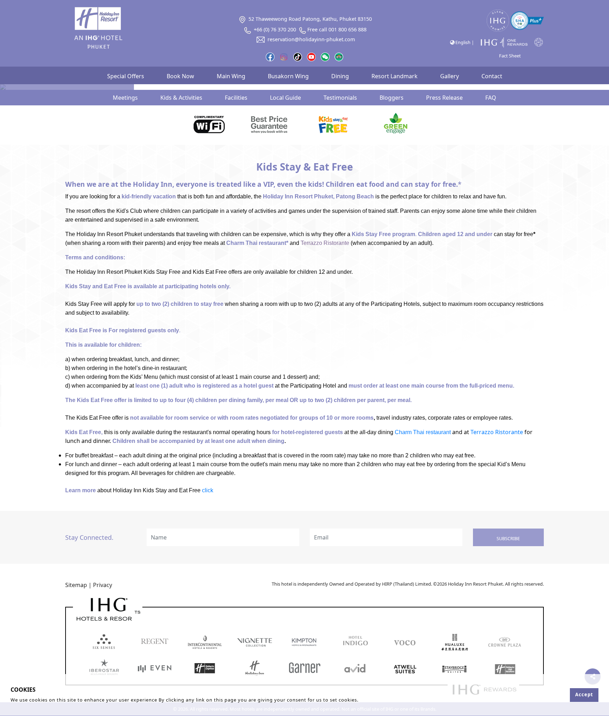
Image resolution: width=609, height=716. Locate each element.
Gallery (449, 76)
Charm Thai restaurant (423, 432)
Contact (491, 76)
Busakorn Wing (288, 76)
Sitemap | (78, 585)
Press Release (444, 97)
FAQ (490, 97)
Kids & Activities (181, 97)
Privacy (102, 585)
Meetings (125, 97)
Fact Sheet (510, 56)
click (207, 490)
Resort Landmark (394, 76)
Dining (340, 76)
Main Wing (231, 76)
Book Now (180, 76)
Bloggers (392, 97)
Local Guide (285, 97)
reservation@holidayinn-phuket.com (311, 39)
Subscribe (508, 538)
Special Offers (125, 76)
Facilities (236, 97)
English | (464, 42)
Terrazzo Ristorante (496, 432)
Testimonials (340, 97)
